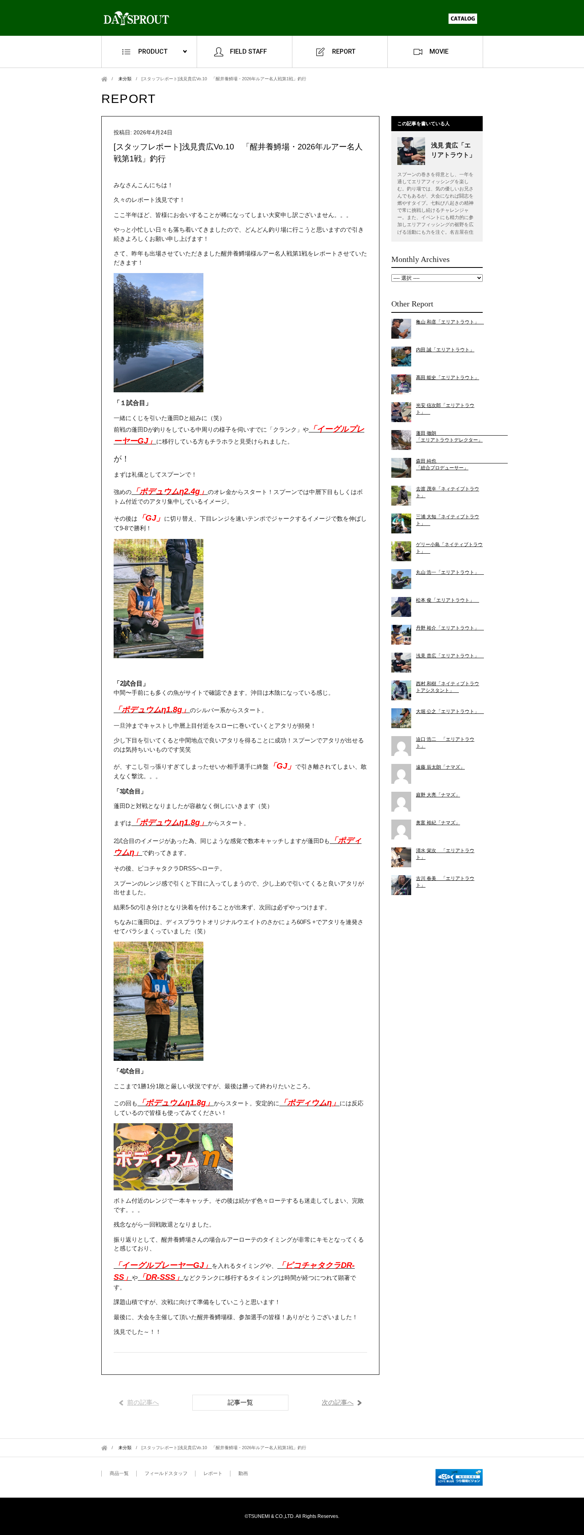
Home (104, 79)
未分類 (124, 78)
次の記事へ (338, 1402)
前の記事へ (143, 1402)
